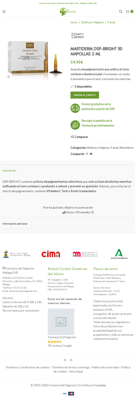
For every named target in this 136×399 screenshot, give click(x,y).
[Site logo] (68, 11)
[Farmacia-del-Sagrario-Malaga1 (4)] (20, 270)
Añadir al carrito (85, 95)
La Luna (100, 385)
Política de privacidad (105, 367)
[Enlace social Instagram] (70, 360)
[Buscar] (121, 11)
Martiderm (126, 147)
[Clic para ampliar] (8, 76)
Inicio (74, 22)
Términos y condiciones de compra (27, 367)
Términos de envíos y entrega (71, 367)
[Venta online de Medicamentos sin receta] (85, 254)
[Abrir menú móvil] (4, 11)
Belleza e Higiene (92, 22)
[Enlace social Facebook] (87, 154)
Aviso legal (76, 371)
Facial (111, 22)
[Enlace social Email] (91, 154)
